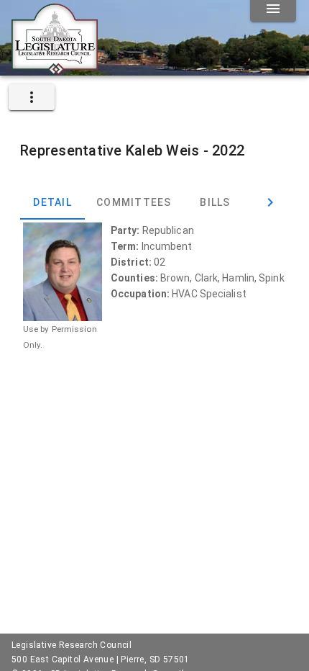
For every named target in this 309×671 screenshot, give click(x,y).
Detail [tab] (52, 202)
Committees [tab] (134, 202)
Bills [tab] (215, 202)
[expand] (32, 97)
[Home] (54, 70)
